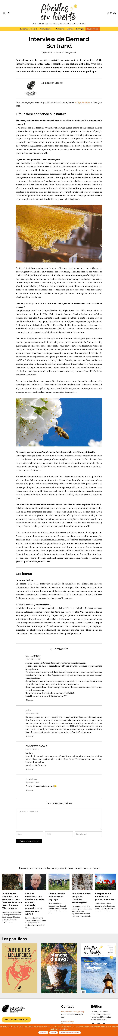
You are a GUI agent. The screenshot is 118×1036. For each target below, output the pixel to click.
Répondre (29, 700)
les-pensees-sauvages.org (72, 1012)
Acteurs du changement (65, 52)
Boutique (80, 29)
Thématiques (45, 29)
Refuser (53, 1032)
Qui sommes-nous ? (28, 29)
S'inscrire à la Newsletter (16, 1019)
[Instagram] (110, 13)
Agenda (70, 29)
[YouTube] (114, 13)
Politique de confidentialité (70, 1032)
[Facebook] (108, 13)
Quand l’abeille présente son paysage (57, 896)
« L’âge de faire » (82, 102)
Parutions (60, 29)
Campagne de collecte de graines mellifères (105, 896)
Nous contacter (67, 1022)
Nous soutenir (92, 29)
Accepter (43, 1032)
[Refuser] (115, 1030)
